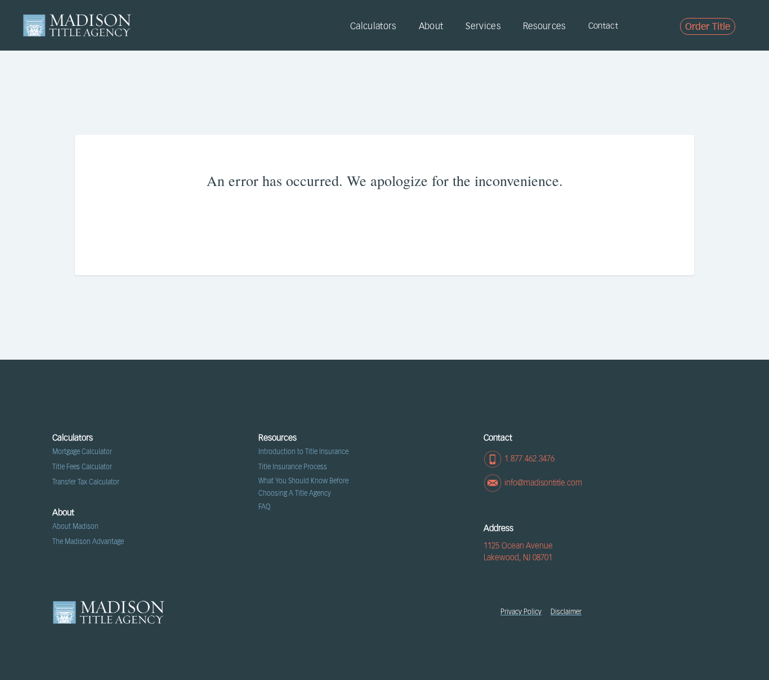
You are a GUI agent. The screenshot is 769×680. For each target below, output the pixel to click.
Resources (544, 26)
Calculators (373, 26)
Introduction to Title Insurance (303, 451)
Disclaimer (566, 612)
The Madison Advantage (88, 541)
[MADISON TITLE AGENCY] (77, 25)
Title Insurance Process (292, 467)
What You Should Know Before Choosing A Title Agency (303, 487)
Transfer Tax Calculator (85, 482)
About (431, 26)
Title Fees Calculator (82, 467)
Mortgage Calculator (82, 451)
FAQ (264, 507)
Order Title (707, 27)
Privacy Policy (521, 612)
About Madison (75, 526)
